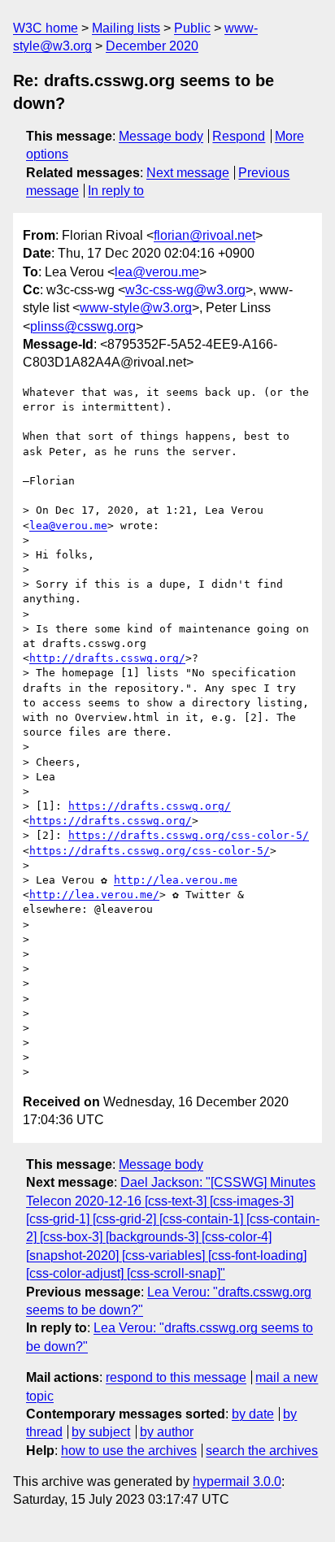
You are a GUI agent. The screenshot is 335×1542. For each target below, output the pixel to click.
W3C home (45, 28)
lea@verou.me (157, 272)
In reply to (116, 191)
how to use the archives (129, 1450)
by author (167, 1432)
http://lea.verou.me (175, 880)
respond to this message (176, 1377)
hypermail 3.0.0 (237, 1481)
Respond (238, 136)
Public (192, 28)
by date (253, 1414)
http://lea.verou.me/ (94, 894)
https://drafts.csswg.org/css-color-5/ (188, 835)
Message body (161, 136)
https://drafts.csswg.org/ (149, 806)
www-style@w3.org (136, 308)
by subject (101, 1432)
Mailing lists (126, 28)
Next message (187, 173)
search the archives (262, 1450)
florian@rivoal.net (204, 235)
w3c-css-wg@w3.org (185, 290)
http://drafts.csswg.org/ (107, 658)
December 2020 (152, 46)
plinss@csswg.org (83, 326)
